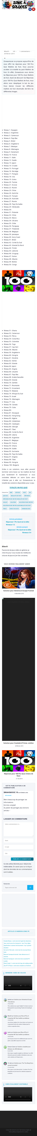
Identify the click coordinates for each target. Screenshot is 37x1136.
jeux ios (5, 495)
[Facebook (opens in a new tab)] (30, 9)
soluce (5, 502)
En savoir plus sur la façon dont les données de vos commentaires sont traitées (18, 869)
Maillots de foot (16, 495)
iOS (14, 51)
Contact (8, 1130)
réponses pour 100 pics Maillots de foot (15, 499)
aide (11, 492)
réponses (27, 495)
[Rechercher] (30, 887)
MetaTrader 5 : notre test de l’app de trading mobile (18, 963)
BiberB (6, 51)
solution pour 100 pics (26, 502)
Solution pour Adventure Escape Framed (18, 591)
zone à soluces (14, 508)
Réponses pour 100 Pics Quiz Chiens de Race (18, 775)
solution (13, 502)
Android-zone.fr (15, 1130)
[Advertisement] (18, 28)
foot (24, 492)
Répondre (8, 795)
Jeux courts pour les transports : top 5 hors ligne (17, 943)
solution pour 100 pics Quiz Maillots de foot (17, 505)
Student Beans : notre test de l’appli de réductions (17, 941)
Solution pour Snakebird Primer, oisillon (18, 743)
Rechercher (7, 884)
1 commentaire (24, 51)
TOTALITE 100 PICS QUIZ (18, 487)
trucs (5, 508)
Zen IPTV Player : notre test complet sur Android (17, 965)
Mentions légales (25, 1130)
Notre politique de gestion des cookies (18, 1131)
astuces (17, 492)
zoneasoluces (26, 508)
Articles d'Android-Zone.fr (18, 931)
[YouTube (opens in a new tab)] (33, 9)
